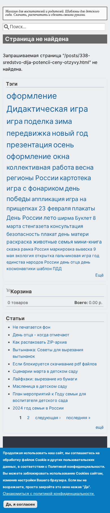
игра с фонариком (35, 188)
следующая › (48, 417)
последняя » (78, 417)
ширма (66, 218)
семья (65, 242)
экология (24, 255)
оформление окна (38, 156)
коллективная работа (40, 167)
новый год (70, 133)
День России (24, 217)
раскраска (19, 242)
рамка (27, 249)
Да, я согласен (20, 504)
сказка (13, 249)
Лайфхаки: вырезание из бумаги (45, 378)
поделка (39, 121)
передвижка (28, 133)
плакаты (83, 208)
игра (14, 121)
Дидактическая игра (47, 109)
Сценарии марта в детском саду (45, 371)
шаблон (44, 268)
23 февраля (55, 208)
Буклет (83, 218)
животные (45, 242)
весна (84, 167)
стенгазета (35, 226)
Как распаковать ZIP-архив (40, 342)
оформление (31, 96)
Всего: (81, 302)
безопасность (23, 234)
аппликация (48, 198)
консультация (66, 226)
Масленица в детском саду (40, 386)
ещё (100, 427)
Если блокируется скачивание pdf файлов (55, 363)
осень (63, 144)
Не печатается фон (31, 327)
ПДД (57, 268)
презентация (29, 144)
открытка (44, 255)
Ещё (99, 275)
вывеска (84, 249)
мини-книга (88, 242)
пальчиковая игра (73, 255)
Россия (41, 249)
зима (63, 121)
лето (49, 217)
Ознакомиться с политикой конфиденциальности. (49, 493)
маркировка (62, 249)
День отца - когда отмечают (41, 334)
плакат (49, 234)
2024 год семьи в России (38, 408)
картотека (75, 178)
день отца (70, 262)
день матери (73, 234)
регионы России (32, 178)
